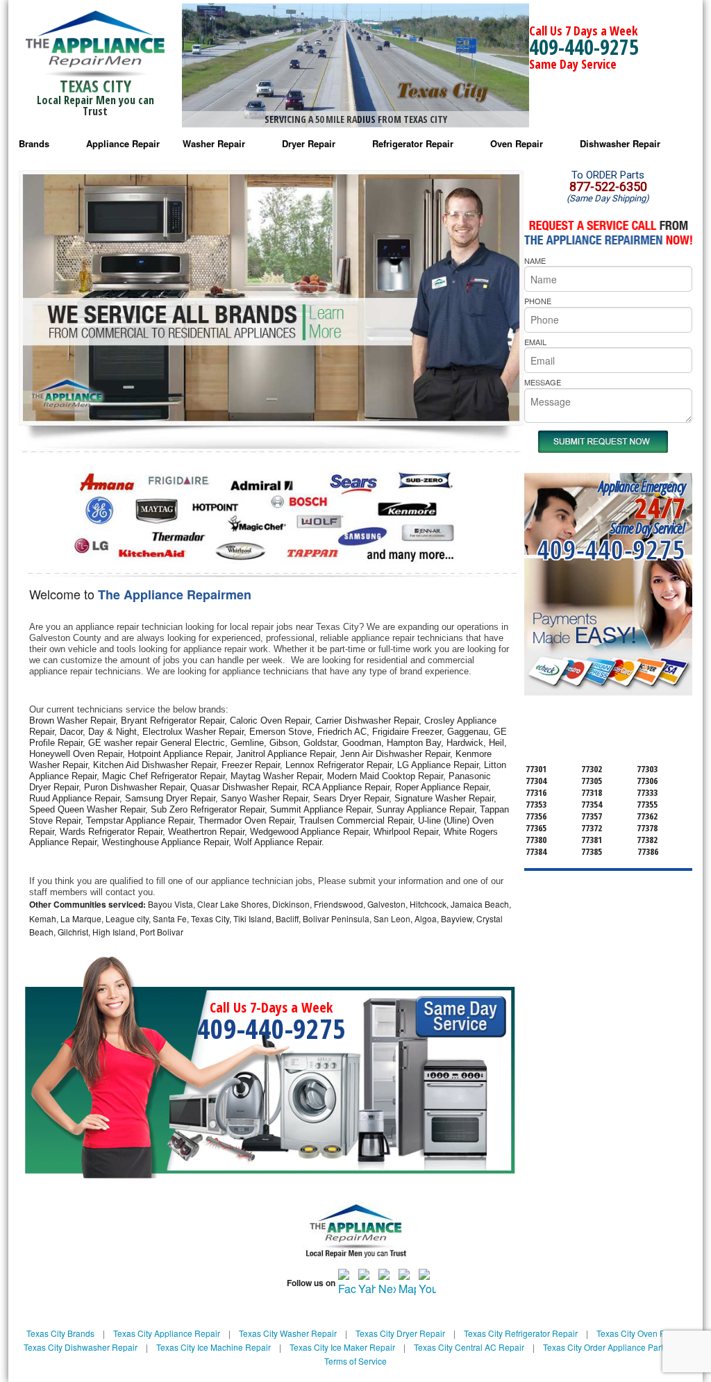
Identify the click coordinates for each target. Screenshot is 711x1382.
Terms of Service (355, 1361)
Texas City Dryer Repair (400, 1333)
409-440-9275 (584, 47)
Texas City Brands (60, 1333)
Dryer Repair (308, 143)
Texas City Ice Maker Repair (342, 1347)
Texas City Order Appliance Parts (605, 1347)
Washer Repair (214, 143)
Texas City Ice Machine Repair (213, 1347)
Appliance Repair (123, 143)
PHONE (537, 300)
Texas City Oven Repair (640, 1333)
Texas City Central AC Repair (469, 1347)
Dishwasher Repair (620, 143)
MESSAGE (542, 382)
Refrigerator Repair (412, 143)
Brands (34, 143)
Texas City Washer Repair (288, 1333)
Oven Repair (516, 143)
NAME (535, 260)
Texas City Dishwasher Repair (80, 1347)
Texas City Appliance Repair (166, 1333)
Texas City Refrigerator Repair (521, 1333)
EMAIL (535, 341)
